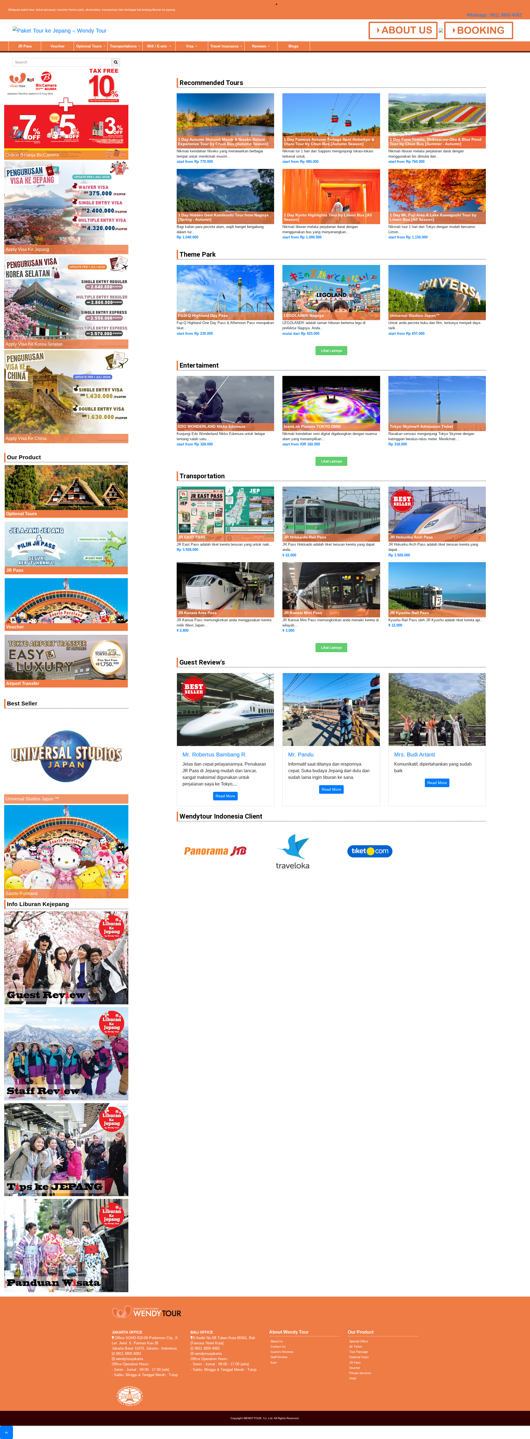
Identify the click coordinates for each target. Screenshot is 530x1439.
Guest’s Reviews (282, 1351)
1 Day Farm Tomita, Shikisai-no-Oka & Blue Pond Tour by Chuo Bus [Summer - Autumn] (435, 141)
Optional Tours (89, 46)
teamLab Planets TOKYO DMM (312, 426)
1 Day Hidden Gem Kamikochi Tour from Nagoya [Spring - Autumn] (223, 217)
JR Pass (25, 46)
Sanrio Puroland (22, 893)
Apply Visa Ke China (26, 438)
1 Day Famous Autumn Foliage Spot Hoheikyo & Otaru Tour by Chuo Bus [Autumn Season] (329, 141)
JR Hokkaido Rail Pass (305, 537)
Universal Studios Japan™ (415, 315)
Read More (225, 796)
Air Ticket (355, 1346)
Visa (190, 46)
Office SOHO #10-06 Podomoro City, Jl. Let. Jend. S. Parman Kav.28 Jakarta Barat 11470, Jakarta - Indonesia (145, 1343)
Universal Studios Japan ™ (32, 799)
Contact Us (278, 1346)
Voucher (58, 46)
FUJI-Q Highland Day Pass (203, 315)
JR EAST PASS (191, 537)
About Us (277, 1341)
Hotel (352, 1378)
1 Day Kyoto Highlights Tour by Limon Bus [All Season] (328, 217)
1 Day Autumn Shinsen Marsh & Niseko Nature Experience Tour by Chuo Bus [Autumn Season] (223, 141)
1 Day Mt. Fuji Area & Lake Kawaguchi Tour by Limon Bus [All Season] (433, 217)
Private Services (360, 1373)
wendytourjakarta (129, 1359)
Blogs (293, 46)
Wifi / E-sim (157, 46)
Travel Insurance (225, 46)
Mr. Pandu (301, 755)
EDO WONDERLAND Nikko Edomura (211, 426)
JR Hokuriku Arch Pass (411, 537)
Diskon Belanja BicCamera (32, 155)
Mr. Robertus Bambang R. (214, 755)
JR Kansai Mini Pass (303, 612)
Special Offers (358, 1341)
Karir (274, 1362)
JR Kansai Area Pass (197, 612)
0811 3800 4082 (128, 1354)
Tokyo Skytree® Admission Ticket (421, 426)
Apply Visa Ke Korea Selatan (34, 344)
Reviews (259, 46)
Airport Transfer (22, 683)
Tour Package (358, 1351)
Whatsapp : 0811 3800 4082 (494, 15)
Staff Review (279, 1357)
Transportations (124, 46)
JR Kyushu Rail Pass (409, 612)
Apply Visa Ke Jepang (27, 249)
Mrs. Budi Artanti (414, 755)
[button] (331, 350)
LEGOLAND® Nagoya (304, 315)
